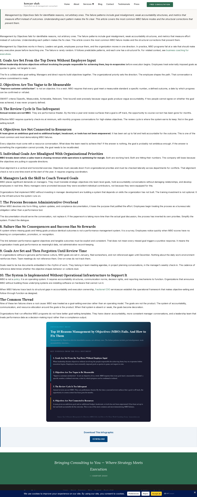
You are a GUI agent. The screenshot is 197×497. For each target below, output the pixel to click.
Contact (110, 4)
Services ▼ (88, 4)
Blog (100, 4)
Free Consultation (160, 4)
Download (99, 439)
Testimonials (124, 4)
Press (136, 4)
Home (67, 4)
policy (17, 279)
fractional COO (102, 289)
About (76, 4)
